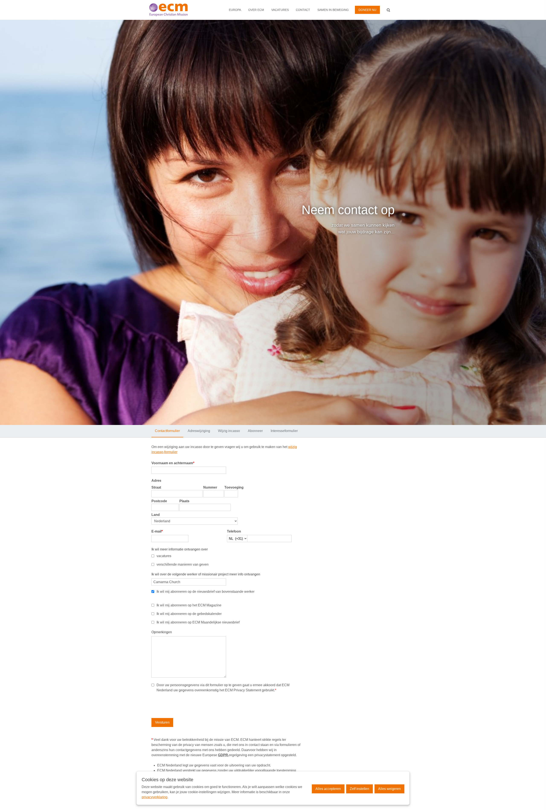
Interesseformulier (284, 431)
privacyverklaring (154, 797)
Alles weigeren (389, 789)
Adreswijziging (199, 431)
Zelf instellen (359, 789)
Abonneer (255, 431)
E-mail (157, 531)
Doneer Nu (367, 10)
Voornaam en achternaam (172, 463)
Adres (156, 480)
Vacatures (280, 10)
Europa (235, 10)
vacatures (164, 556)
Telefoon (234, 531)
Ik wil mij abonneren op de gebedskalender (189, 614)
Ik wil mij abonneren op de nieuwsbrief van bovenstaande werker (205, 591)
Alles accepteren (328, 789)
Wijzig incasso (229, 431)
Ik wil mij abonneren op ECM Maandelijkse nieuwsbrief (198, 622)
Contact (303, 10)
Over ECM (256, 10)
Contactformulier (167, 431)
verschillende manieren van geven (183, 564)
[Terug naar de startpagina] (173, 9)
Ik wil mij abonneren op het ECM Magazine (189, 605)
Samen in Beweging (333, 10)
